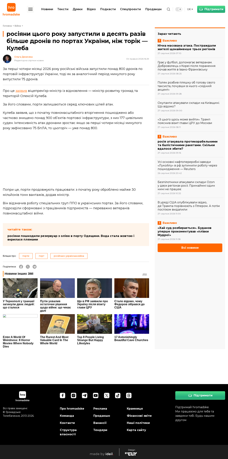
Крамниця (135, 408)
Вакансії (100, 423)
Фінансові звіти (139, 415)
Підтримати (213, 9)
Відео (91, 9)
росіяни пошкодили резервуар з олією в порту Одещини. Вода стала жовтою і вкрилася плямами (70, 237)
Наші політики (138, 423)
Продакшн (153, 9)
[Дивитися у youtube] (95, 395)
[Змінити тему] (178, 9)
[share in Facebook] (21, 267)
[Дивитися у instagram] (73, 395)
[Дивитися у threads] (128, 395)
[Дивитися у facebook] (62, 395)
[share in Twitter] (28, 267)
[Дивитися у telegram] (84, 395)
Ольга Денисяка (23, 57)
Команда (67, 415)
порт (41, 256)
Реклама (100, 408)
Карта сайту (136, 430)
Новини (47, 9)
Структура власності (68, 432)
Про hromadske (72, 408)
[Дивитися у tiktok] (117, 395)
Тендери (100, 430)
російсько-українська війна (69, 256)
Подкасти (108, 9)
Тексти (62, 9)
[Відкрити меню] (30, 9)
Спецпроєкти (130, 9)
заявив (21, 91)
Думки (77, 9)
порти (25, 256)
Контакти (67, 423)
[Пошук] (168, 9)
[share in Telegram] (35, 267)
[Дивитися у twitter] (106, 395)
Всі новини (190, 247)
